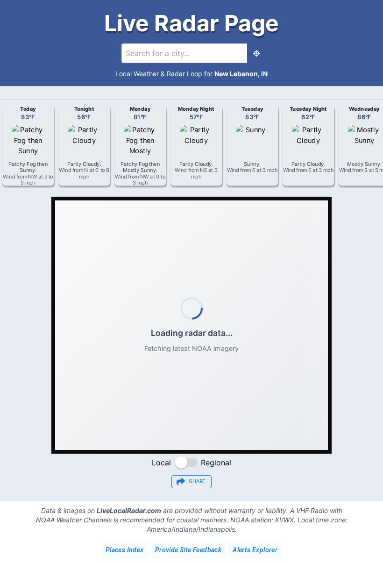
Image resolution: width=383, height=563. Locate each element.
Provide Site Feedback (188, 550)
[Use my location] (256, 53)
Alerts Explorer (255, 550)
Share (197, 481)
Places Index (125, 550)
